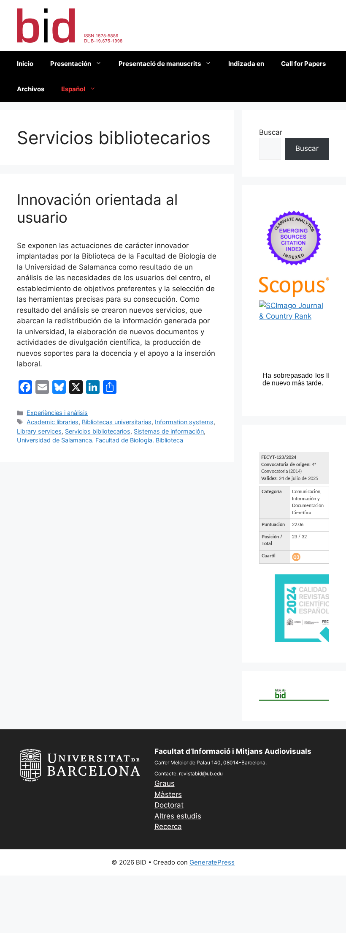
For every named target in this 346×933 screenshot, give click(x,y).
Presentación (70, 64)
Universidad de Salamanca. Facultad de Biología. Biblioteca (100, 440)
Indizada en (246, 64)
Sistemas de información (169, 431)
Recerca (168, 826)
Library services (39, 431)
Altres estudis (177, 816)
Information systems (184, 422)
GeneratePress (212, 862)
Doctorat (169, 805)
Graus (164, 783)
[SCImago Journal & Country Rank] (294, 316)
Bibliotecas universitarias (116, 422)
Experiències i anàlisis (57, 412)
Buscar (270, 132)
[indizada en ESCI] (294, 271)
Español (73, 89)
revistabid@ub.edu (201, 773)
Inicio (25, 64)
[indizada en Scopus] (294, 294)
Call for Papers (303, 64)
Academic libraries (52, 422)
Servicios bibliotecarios (97, 431)
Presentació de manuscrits (160, 64)
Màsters (168, 794)
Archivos (30, 89)
